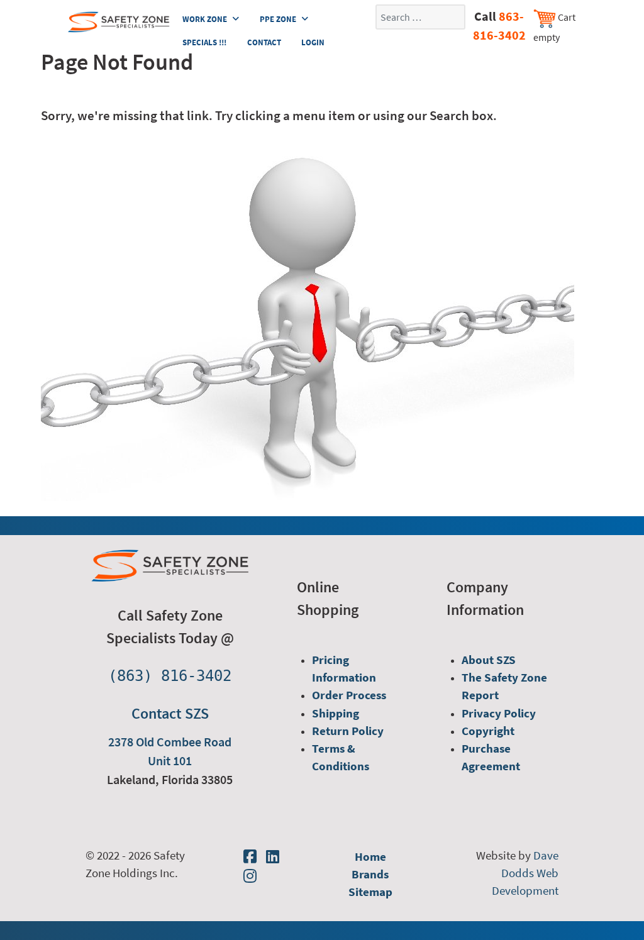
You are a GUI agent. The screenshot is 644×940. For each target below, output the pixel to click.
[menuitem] (344, 669)
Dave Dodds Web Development (525, 873)
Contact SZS (170, 713)
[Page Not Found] (307, 322)
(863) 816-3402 (169, 676)
